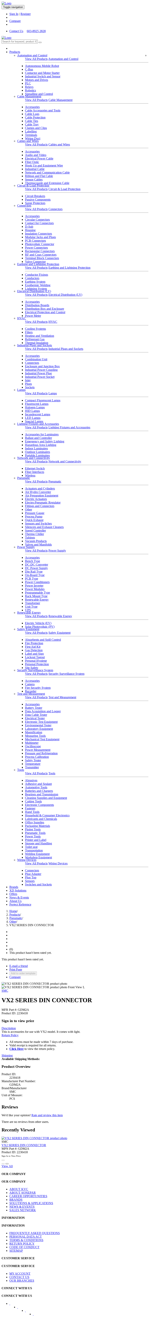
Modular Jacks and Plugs (40, 237)
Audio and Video (35, 155)
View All (7, 1166)
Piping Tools (33, 829)
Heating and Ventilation (39, 335)
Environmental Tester (38, 725)
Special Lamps (34, 421)
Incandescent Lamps (37, 414)
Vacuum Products (36, 541)
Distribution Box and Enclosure (44, 308)
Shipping (7, 1055)
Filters (29, 332)
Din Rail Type (34, 571)
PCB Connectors (35, 240)
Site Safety (31, 667)
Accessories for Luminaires (42, 434)
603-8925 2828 (36, 31)
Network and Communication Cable (47, 172)
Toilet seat (31, 847)
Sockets (30, 387)
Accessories (32, 107)
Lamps (21, 389)
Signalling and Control (39, 94)
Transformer (32, 603)
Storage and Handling (38, 843)
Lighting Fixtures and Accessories (38, 424)
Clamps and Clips (36, 128)
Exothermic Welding (37, 285)
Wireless (30, 475)
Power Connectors (36, 247)
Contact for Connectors (39, 223)
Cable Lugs (32, 114)
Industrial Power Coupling (41, 369)
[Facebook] (12, 1305)
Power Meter (33, 315)
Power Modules (35, 589)
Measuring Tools (35, 735)
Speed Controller (35, 530)
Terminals (31, 135)
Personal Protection (37, 664)
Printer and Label (35, 840)
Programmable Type (37, 592)
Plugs (28, 383)
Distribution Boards (37, 305)
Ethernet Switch (35, 468)
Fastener (30, 808)
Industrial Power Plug (38, 373)
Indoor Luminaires (36, 448)
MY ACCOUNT (19, 1273)
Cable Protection (35, 117)
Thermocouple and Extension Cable (47, 183)
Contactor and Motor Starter (42, 73)
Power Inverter (34, 585)
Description (9, 1028)
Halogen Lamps (35, 407)
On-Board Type (35, 575)
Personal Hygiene (36, 660)
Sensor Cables (34, 179)
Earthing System (35, 281)
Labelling (31, 131)
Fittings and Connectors (39, 506)
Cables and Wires (28, 141)
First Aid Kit (32, 646)
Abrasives (31, 780)
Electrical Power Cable (39, 158)
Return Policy (10, 1035)
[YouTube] (28, 1312)
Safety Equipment (28, 629)
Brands (13, 887)
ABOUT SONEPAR (22, 1192)
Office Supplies (34, 822)
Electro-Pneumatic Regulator (43, 502)
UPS (28, 610)
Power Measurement (37, 749)
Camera (30, 684)
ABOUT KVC (18, 1189)
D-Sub (29, 226)
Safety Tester (33, 760)
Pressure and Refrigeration (41, 753)
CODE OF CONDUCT (24, 1247)
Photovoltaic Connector (39, 244)
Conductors (32, 278)
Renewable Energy (37, 599)
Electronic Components (39, 804)
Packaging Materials (37, 826)
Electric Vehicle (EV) (38, 623)
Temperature (32, 763)
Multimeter (31, 742)
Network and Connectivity (33, 458)
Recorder (30, 691)
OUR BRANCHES (21, 1280)
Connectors (24, 205)
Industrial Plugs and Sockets (34, 345)
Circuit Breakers (35, 196)
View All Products (36, 59)
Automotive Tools (36, 787)
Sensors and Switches (38, 523)
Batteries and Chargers (39, 790)
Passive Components (38, 199)
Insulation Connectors (38, 233)
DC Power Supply (36, 568)
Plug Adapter (33, 874)
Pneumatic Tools (35, 833)
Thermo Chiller (34, 534)
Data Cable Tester (36, 714)
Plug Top (30, 877)
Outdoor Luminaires (37, 452)
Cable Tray (32, 124)
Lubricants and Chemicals (41, 819)
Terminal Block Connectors (42, 258)
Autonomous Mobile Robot (42, 66)
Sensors (30, 881)
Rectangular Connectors (40, 251)
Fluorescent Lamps (36, 403)
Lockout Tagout (35, 657)
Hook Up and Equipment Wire (44, 165)
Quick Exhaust (34, 520)
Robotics (30, 90)
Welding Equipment (37, 854)
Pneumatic (23, 478)
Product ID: (9, 1013)
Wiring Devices (26, 860)
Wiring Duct (32, 138)
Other (28, 509)
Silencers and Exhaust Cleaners (44, 527)
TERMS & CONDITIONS (26, 1240)
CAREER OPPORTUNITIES (28, 1196)
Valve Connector (35, 261)
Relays (29, 87)
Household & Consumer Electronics (47, 815)
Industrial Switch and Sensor (42, 76)
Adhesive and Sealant (38, 783)
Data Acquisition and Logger (43, 711)
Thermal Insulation (36, 342)
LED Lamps (32, 417)
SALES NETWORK (22, 1210)
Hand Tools (32, 812)
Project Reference (20, 904)
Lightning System (36, 288)
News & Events (19, 897)
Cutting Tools (33, 801)
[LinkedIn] (20, 1308)
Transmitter (32, 767)
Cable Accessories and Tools (42, 110)
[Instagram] (36, 1315)
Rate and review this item (47, 1115)
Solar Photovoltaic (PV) (39, 626)
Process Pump (33, 516)
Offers (13, 894)
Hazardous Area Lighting (40, 445)
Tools (20, 769)
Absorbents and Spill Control (43, 639)
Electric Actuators (36, 499)
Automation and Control (32, 55)
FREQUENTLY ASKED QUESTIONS (34, 1233)
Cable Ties (31, 121)
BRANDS (15, 1199)
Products (14, 52)
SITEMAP (16, 1250)
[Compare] (7, 1163)
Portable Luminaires (37, 455)
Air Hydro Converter (38, 492)
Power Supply (26, 547)
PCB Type (31, 578)
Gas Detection (34, 650)
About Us (15, 901)
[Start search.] (40, 42)
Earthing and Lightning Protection (38, 264)
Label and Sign (34, 653)
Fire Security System (38, 687)
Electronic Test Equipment (41, 721)
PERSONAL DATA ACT (25, 1236)
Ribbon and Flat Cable (39, 176)
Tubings (30, 537)
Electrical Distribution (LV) (34, 291)
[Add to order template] (3, 1163)
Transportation (34, 850)
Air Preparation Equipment (41, 495)
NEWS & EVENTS (22, 1206)
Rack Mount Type (36, 596)
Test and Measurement (31, 693)
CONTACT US (19, 1277)
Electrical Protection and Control (45, 312)
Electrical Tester (35, 718)
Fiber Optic (32, 162)
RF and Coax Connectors (40, 254)
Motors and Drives (36, 80)
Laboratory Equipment (39, 728)
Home (13, 911)
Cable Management (29, 96)
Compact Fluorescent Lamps (42, 400)
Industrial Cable (35, 169)
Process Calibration (37, 756)
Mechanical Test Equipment (42, 739)
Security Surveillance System (35, 670)
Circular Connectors (37, 219)
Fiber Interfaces (34, 472)
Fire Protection (34, 643)
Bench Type (32, 561)
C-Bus (29, 69)
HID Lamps (32, 410)
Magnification (33, 732)
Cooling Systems (35, 328)
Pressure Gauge (34, 513)
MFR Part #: (9, 1009)
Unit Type (31, 606)
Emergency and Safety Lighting (44, 441)
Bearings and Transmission (41, 794)
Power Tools (33, 836)
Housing (30, 230)
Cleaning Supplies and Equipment (46, 797)
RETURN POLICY (22, 1243)
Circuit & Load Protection (33, 185)
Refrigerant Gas (35, 339)
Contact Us (16, 31)
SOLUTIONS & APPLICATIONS (31, 1203)
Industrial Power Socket (39, 376)
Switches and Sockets (38, 884)
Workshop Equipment (38, 857)
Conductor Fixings (36, 274)
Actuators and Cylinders (40, 488)
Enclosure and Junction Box (42, 366)
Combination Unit (36, 359)
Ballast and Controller (38, 438)
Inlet (27, 380)
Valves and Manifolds (38, 544)
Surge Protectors (35, 203)
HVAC (21, 318)
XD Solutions (17, 890)
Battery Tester (33, 707)
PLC (28, 83)
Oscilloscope (33, 746)
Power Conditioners (37, 582)
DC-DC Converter (36, 564)
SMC (5, 990)
